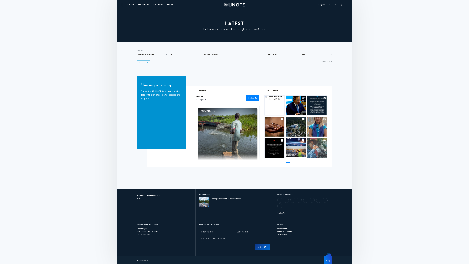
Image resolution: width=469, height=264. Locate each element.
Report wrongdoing (284, 231)
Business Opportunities (148, 195)
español (343, 5)
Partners (272, 54)
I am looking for (145, 54)
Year (304, 54)
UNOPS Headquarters (147, 225)
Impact (130, 5)
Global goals (211, 54)
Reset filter (326, 62)
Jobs (139, 198)
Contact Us (281, 213)
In (172, 54)
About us (158, 5)
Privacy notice (282, 229)
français (332, 5)
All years (143, 63)
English (322, 5)
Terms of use (282, 234)
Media (170, 5)
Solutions (143, 5)
